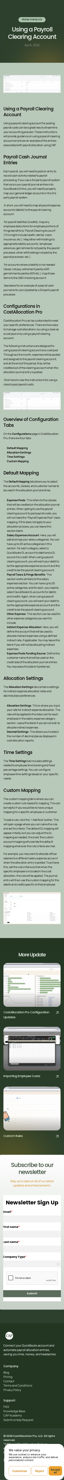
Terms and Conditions (17, 1385)
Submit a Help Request (18, 1420)
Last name (10, 1242)
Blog (6, 1372)
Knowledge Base (14, 1411)
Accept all (55, 1471)
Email (7, 1212)
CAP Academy (12, 1415)
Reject (39, 1471)
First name (10, 1227)
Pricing (7, 1377)
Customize (19, 1471)
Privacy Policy (12, 1390)
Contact (8, 1381)
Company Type (14, 1257)
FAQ (6, 1407)
